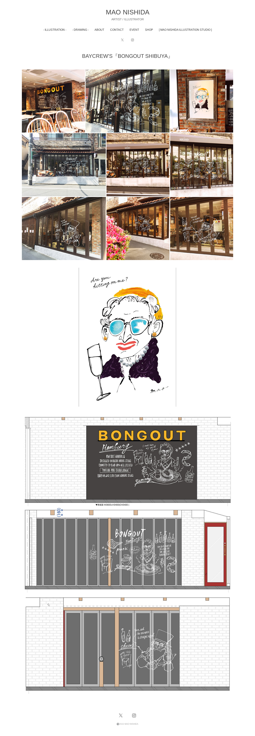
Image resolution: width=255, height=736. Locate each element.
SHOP (149, 29)
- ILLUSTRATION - (54, 29)
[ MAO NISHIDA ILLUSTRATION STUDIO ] (185, 29)
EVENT (134, 29)
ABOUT (99, 29)
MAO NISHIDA (127, 12)
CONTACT (117, 29)
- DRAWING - (80, 29)
